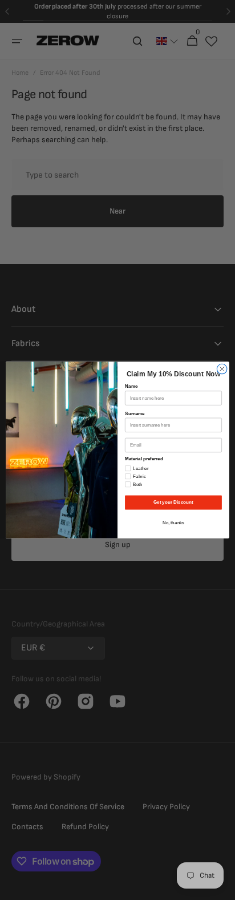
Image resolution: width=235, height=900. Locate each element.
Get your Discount (173, 502)
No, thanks (173, 522)
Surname (135, 413)
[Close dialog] (222, 369)
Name (131, 386)
